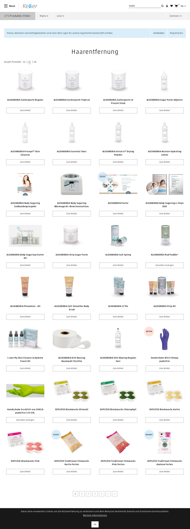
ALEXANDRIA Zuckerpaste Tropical (72, 100)
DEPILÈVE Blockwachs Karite (164, 409)
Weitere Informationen (95, 515)
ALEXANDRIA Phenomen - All (25, 306)
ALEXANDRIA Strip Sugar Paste (72, 255)
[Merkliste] (171, 6)
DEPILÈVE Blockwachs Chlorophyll (118, 409)
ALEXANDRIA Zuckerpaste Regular (25, 100)
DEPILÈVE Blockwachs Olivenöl (71, 409)
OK (95, 524)
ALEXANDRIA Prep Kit (165, 306)
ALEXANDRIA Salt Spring (118, 255)
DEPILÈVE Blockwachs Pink (25, 461)
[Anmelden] (167, 6)
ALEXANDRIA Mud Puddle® (164, 255)
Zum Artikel (25, 110)
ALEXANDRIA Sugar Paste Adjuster (165, 100)
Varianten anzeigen (165, 265)
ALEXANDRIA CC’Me (118, 306)
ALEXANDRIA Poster (118, 203)
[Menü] (6, 6)
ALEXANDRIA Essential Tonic (72, 151)
